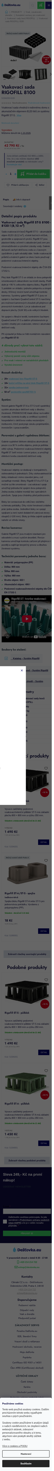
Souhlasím (26, 1463)
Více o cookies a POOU (14, 1446)
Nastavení (26, 1454)
